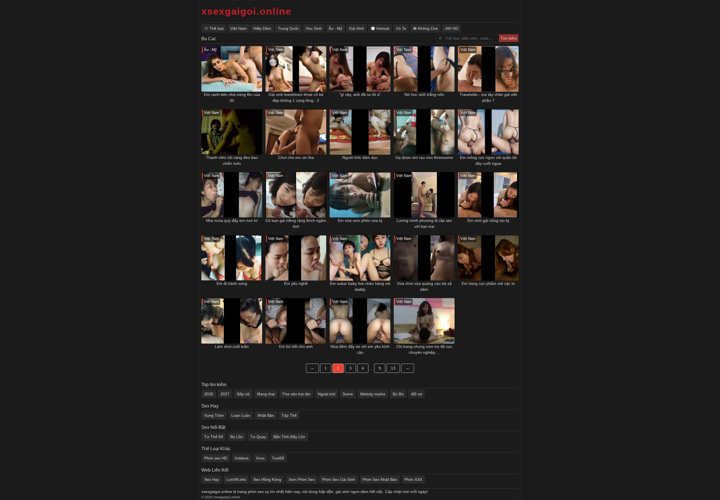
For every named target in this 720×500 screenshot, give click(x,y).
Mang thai (266, 394)
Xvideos (242, 458)
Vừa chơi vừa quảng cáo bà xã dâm (424, 286)
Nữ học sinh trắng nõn (424, 94)
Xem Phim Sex (302, 479)
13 (393, 368)
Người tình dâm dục (360, 157)
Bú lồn (398, 394)
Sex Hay (211, 479)
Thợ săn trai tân (296, 394)
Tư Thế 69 (213, 436)
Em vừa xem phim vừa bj (360, 220)
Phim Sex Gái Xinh (338, 479)
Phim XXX (413, 479)
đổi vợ (416, 394)
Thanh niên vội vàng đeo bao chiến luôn (232, 160)
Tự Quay (258, 436)
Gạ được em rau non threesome (424, 157)
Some (348, 394)
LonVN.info (236, 479)
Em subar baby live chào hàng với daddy (360, 286)
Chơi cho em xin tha (296, 157)
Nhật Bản (266, 415)
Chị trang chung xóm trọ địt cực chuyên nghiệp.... (424, 349)
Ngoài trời (326, 394)
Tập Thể (289, 415)
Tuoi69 (278, 458)
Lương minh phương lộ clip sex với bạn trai (424, 223)
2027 (225, 394)
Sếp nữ (243, 394)
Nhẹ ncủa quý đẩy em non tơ (232, 220)
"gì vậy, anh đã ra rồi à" (360, 94)
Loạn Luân (240, 415)
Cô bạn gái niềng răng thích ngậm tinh (296, 223)
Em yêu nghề (296, 283)
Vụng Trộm (214, 415)
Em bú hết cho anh (296, 346)
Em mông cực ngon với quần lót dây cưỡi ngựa (488, 160)
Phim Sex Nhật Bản (380, 479)
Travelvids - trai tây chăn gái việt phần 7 (488, 97)
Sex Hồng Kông (267, 479)
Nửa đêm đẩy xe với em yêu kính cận (360, 349)
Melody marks (372, 394)
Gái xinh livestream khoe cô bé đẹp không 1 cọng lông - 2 (296, 97)
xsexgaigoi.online (246, 11)
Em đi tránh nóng (232, 283)
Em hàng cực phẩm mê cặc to (488, 283)
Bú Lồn (236, 436)
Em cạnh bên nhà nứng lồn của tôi (232, 97)
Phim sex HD (215, 458)
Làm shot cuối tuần (232, 346)
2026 (208, 394)
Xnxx (260, 458)
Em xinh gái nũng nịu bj (488, 220)
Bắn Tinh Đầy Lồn (289, 436)
